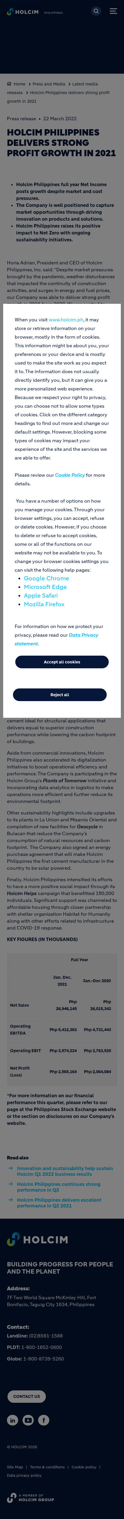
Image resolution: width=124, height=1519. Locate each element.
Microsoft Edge (45, 587)
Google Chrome (46, 578)
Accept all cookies (62, 662)
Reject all (59, 694)
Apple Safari (41, 595)
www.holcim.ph (66, 319)
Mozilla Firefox (44, 604)
